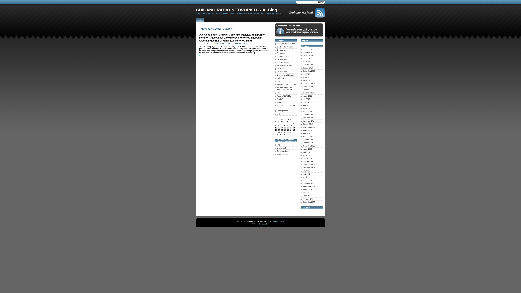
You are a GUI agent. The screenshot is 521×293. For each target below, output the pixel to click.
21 (282, 130)
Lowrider (280, 81)
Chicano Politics (283, 62)
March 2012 (307, 177)
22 (285, 130)
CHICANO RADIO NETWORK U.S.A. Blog (236, 10)
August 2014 (307, 130)
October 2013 (308, 143)
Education (228, 43)
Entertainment (282, 72)
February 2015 (308, 112)
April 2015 (306, 105)
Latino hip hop (282, 78)
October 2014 (308, 124)
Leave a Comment (242, 43)
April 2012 (306, 174)
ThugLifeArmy (282, 102)
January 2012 (308, 183)
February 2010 (308, 199)
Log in (279, 145)
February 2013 (308, 158)
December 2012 (309, 165)
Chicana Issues (282, 50)
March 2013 (307, 155)
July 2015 (306, 99)
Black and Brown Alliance (286, 44)
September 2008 (309, 202)
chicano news (282, 59)
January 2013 (308, 162)
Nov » (282, 134)
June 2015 (307, 102)
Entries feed (281, 148)
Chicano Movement (284, 56)
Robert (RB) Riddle (284, 96)
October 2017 (308, 59)
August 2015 (307, 96)
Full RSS (254, 224)
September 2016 (309, 71)
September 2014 (309, 127)
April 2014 (306, 133)
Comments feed (283, 151)
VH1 (278, 114)
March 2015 (307, 108)
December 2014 (309, 118)
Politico (279, 93)
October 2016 (308, 68)
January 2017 (308, 65)
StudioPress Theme (277, 221)
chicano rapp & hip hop (285, 66)
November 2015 (309, 87)
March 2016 (307, 80)
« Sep (277, 134)
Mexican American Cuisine (287, 84)
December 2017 (309, 55)
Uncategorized (282, 111)
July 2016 (306, 74)
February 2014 (308, 137)
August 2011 (307, 190)
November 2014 (309, 121)
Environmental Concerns (286, 75)
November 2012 (309, 168)
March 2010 (307, 196)
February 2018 (308, 49)
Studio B (280, 99)
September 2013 (309, 146)
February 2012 (308, 180)
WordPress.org (282, 154)
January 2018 (308, 52)
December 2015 (309, 84)
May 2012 (306, 171)
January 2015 (308, 115)
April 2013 (306, 152)
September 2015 (309, 93)
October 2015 (308, 90)
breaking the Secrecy (285, 47)
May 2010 (306, 193)
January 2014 (308, 140)
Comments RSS (264, 224)
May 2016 (306, 77)
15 (285, 128)
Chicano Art (219, 43)
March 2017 (307, 62)
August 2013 (307, 149)
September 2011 (309, 186)
